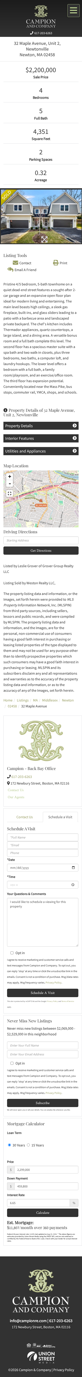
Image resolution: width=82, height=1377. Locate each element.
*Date (11, 860)
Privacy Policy (54, 982)
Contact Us (16, 790)
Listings (23, 700)
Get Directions (41, 550)
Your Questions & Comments (26, 894)
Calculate (42, 1212)
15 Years (37, 1145)
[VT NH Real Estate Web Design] (41, 1357)
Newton (68, 700)
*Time (11, 877)
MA (35, 700)
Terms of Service (68, 1001)
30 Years (18, 1145)
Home (8, 700)
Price (10, 1162)
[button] (7, 216)
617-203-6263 (43, 33)
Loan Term (14, 1133)
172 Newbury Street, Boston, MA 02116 (41, 1327)
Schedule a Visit (60, 817)
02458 (12, 706)
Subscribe (43, 1102)
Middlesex (50, 700)
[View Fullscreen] (9, 493)
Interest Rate (16, 1195)
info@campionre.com (28, 1320)
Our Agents (16, 797)
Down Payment (17, 1178)
